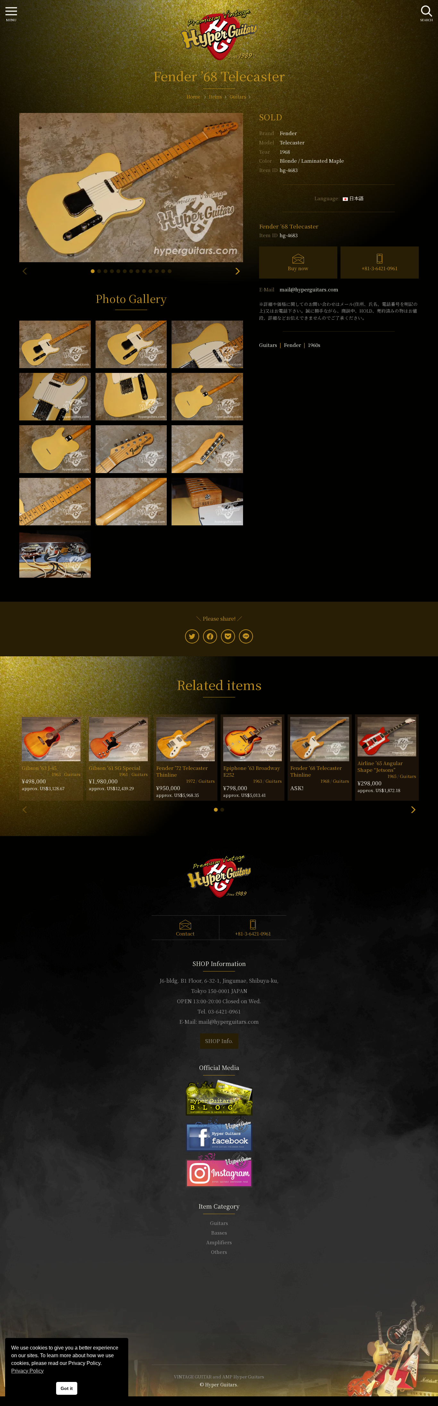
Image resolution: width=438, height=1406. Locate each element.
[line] (246, 636)
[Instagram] (219, 1168)
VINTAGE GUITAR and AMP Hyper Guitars (219, 1376)
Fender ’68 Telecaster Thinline (316, 771)
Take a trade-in (219, 1311)
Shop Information (219, 1301)
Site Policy (219, 1340)
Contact (185, 933)
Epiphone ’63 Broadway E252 (251, 771)
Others (219, 1251)
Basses (219, 1232)
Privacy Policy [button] (27, 1371)
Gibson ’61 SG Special (114, 767)
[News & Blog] (219, 1096)
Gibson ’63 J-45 (39, 767)
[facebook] (210, 636)
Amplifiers (219, 1242)
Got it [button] (67, 1388)
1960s (314, 344)
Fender (288, 133)
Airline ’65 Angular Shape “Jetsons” (380, 766)
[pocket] (228, 636)
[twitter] (192, 636)
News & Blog (219, 1321)
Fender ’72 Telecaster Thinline (182, 771)
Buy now (298, 268)
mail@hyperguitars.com (309, 289)
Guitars (268, 344)
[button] (93, 271)
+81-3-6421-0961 (380, 268)
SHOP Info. (219, 1041)
